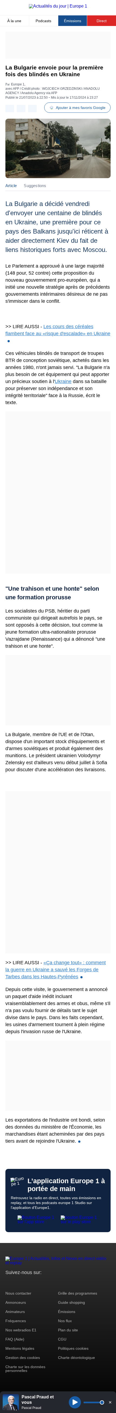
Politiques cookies (73, 1348)
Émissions (72, 21)
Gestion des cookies (22, 1357)
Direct (102, 21)
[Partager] (9, 108)
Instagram (18, 1282)
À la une (14, 21)
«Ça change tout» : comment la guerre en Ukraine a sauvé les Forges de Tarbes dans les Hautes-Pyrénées (55, 969)
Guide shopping (71, 1302)
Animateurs (15, 1311)
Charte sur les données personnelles (25, 1369)
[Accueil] (58, 6)
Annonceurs (15, 1302)
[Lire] (75, 1402)
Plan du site (68, 1330)
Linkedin (54, 1282)
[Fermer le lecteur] (110, 1402)
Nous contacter (18, 1293)
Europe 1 (18, 84)
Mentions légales (19, 1348)
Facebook (27, 1282)
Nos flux (65, 1321)
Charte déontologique (76, 1357)
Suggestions (35, 185)
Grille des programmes (77, 1293)
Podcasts (43, 21)
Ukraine (63, 381)
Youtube (36, 1282)
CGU (62, 1339)
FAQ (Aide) (14, 1339)
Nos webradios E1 (20, 1330)
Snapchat (45, 1282)
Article (11, 185)
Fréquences (15, 1321)
